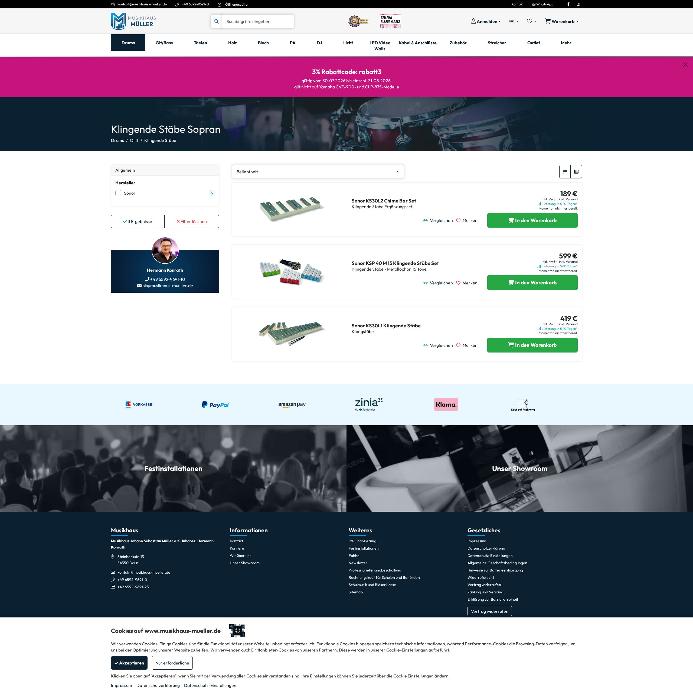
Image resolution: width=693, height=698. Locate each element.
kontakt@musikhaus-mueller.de (142, 4)
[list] (565, 171)
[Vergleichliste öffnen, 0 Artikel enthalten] (514, 21)
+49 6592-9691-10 (167, 279)
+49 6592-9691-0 (195, 4)
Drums (117, 140)
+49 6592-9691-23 (133, 586)
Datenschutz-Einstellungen (210, 685)
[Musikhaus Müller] (133, 21)
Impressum (121, 685)
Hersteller (125, 182)
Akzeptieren (131, 663)
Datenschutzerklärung (158, 685)
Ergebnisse (140, 221)
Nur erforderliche (172, 663)
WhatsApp (544, 4)
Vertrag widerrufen (489, 611)
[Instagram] (578, 4)
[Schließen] (685, 64)
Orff (134, 140)
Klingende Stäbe (160, 140)
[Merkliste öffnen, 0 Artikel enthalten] (532, 21)
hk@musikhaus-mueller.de (167, 285)
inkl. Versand (568, 199)
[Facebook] (568, 4)
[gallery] (576, 171)
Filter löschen (193, 221)
